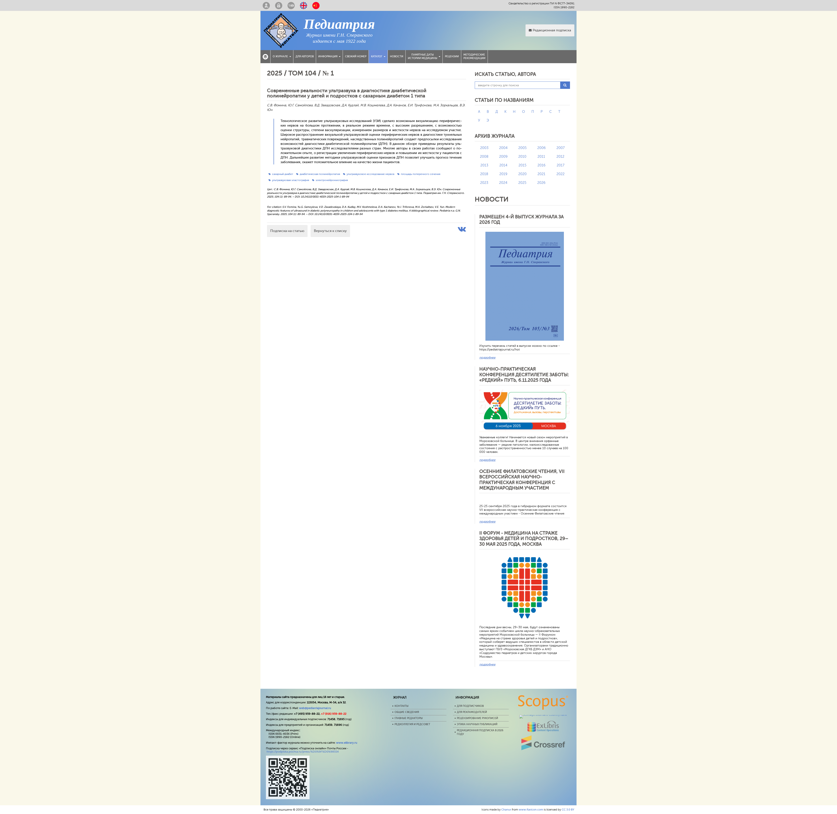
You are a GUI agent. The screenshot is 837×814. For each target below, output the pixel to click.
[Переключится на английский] (303, 5)
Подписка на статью (287, 231)
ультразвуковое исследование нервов (370, 174)
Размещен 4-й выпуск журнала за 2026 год (521, 219)
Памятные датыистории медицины (422, 56)
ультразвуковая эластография (290, 180)
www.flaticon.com (531, 809)
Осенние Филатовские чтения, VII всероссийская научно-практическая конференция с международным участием (522, 480)
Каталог (376, 56)
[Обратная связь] (291, 5)
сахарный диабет (282, 174)
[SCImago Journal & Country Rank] (543, 714)
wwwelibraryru (346, 742)
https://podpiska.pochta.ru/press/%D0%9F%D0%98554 (303, 751)
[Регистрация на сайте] (266, 5)
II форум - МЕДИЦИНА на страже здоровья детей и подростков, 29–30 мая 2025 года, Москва (523, 538)
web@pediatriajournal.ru (315, 708)
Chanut (506, 809)
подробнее (487, 357)
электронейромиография (332, 180)
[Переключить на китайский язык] (316, 5)
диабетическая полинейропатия (320, 174)
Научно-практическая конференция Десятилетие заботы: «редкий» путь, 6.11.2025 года (524, 374)
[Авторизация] (278, 5)
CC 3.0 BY (568, 809)
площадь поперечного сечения (420, 174)
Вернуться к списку (330, 231)
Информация (327, 56)
